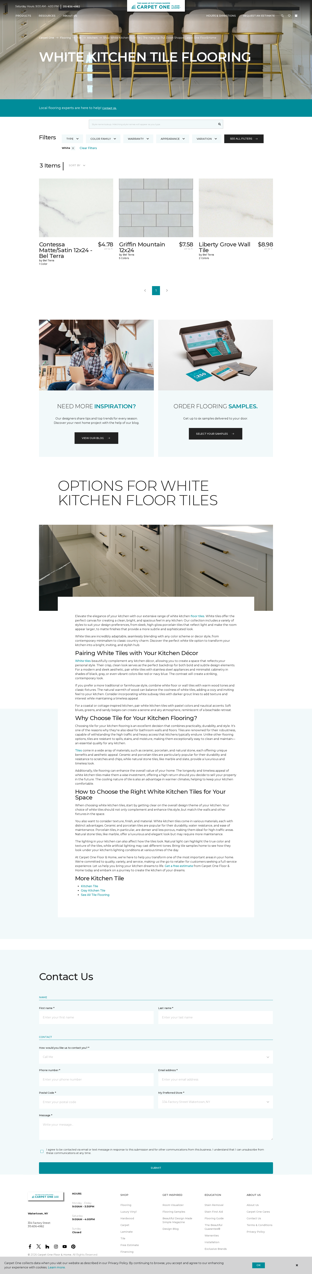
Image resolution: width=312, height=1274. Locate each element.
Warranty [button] (136, 138)
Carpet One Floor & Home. (55, 1254)
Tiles (78, 750)
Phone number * (49, 1070)
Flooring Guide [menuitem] (214, 1218)
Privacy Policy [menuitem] (256, 1231)
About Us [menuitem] (253, 1205)
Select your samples (212, 433)
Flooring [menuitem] (125, 1205)
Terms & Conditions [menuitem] (259, 1225)
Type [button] (69, 138)
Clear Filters (88, 148)
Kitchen (92, 37)
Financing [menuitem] (126, 1251)
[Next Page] (167, 290)
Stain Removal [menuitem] (214, 1205)
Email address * (167, 1070)
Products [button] (23, 15)
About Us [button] (70, 15)
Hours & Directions (221, 15)
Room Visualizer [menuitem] (173, 1205)
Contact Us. (109, 108)
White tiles (83, 661)
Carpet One (46, 37)
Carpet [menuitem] (124, 1225)
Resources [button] (47, 15)
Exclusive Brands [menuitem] (216, 1249)
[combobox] (152, 124)
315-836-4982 (71, 6)
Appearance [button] (170, 138)
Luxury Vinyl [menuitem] (128, 1211)
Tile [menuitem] (122, 1238)
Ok (258, 1265)
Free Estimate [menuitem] (129, 1245)
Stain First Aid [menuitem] (214, 1211)
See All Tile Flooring (95, 895)
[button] (282, 16)
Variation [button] (204, 138)
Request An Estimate (259, 15)
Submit (156, 1167)
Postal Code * (47, 1093)
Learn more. (56, 1267)
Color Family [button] (100, 138)
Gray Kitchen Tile (93, 890)
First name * (46, 1008)
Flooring (65, 37)
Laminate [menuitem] (126, 1231)
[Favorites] (289, 16)
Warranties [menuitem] (212, 1235)
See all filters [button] (241, 138)
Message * (45, 1115)
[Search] (219, 124)
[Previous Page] (145, 290)
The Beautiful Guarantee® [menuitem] (213, 1226)
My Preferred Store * (171, 1093)
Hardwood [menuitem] (127, 1218)
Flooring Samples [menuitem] (173, 1211)
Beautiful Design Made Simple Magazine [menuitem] (177, 1220)
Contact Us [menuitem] (254, 1218)
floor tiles (197, 616)
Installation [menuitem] (212, 1242)
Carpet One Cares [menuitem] (258, 1211)
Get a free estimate (179, 866)
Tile (79, 37)
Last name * (165, 1008)
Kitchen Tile (89, 886)
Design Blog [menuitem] (170, 1228)
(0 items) (296, 15)
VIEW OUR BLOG (93, 438)
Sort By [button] (74, 165)
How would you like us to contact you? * (64, 1048)
